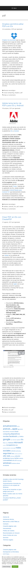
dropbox (17, 92)
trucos (12, 458)
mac (7, 442)
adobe (6, 206)
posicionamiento (7, 448)
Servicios (5, 537)
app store (20, 429)
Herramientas (7, 528)
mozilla (4, 445)
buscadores (6, 431)
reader (21, 206)
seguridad (7, 453)
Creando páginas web (9, 549)
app (11, 429)
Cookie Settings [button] (6, 566)
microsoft (18, 442)
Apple (15, 284)
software (12, 456)
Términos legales (8, 540)
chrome (12, 431)
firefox (21, 436)
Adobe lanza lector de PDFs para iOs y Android (12, 104)
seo (13, 453)
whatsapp (19, 460)
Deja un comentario (10, 95)
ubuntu (21, 458)
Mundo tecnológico (9, 90)
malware (11, 442)
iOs (11, 131)
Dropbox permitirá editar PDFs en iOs (13, 25)
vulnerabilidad (7, 460)
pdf (21, 92)
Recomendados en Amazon (11, 533)
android (11, 206)
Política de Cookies (8, 530)
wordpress (6, 465)
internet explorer (16, 439)
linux (4, 442)
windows (7, 463)
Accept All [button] (15, 566)
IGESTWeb (6, 554)
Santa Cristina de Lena (10, 535)
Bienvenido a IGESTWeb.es (11, 521)
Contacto (5, 524)
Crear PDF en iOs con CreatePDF (11, 218)
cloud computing (9, 92)
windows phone (16, 463)
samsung (18, 451)
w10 (15, 460)
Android (16, 131)
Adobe (7, 255)
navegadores (10, 445)
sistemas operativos (18, 453)
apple (14, 429)
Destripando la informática (11, 552)
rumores (13, 451)
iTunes (15, 186)
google (6, 439)
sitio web (6, 456)
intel (11, 439)
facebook (13, 436)
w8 (13, 460)
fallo (18, 436)
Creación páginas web (9, 526)
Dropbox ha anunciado (9, 40)
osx (16, 445)
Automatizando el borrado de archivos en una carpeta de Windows (12, 485)
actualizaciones (10, 426)
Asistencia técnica (8, 519)
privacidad (13, 448)
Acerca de (6, 517)
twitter (16, 458)
